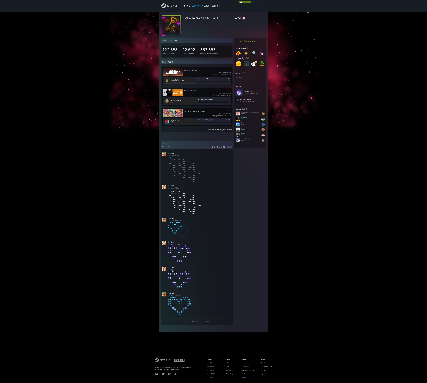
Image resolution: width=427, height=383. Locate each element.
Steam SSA (210, 366)
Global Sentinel (176, 100)
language (261, 2)
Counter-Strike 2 (190, 91)
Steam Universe (249, 91)
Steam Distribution (213, 374)
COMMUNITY (197, 6)
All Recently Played (218, 130)
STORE (187, 6)
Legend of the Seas (177, 80)
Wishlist (229, 130)
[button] (250, 17)
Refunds (244, 377)
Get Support (265, 370)
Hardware (229, 370)
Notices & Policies (248, 370)
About (207, 6)
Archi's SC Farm (245, 99)
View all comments (169, 147)
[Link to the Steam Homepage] (169, 8)
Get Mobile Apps (266, 366)
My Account (265, 374)
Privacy (244, 363)
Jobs (227, 366)
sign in (254, 2)
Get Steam (264, 363)
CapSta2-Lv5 (175, 121)
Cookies (244, 374)
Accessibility (246, 366)
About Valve (230, 363)
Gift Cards (210, 377)
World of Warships (190, 70)
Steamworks (211, 370)
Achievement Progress (205, 79)
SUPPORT (216, 6)
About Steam (211, 363)
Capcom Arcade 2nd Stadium (194, 111)
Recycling (229, 374)
